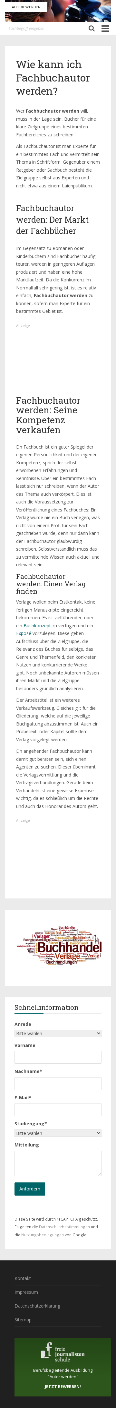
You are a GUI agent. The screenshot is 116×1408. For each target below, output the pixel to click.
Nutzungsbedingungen (42, 1234)
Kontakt (23, 1278)
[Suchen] (91, 28)
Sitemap (23, 1320)
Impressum (26, 1292)
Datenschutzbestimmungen (64, 1226)
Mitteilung (27, 1145)
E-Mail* (23, 1098)
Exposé (23, 633)
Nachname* (28, 1071)
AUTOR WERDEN (26, 6)
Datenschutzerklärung (37, 1306)
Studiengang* (31, 1123)
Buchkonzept (37, 625)
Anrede (23, 1024)
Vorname (25, 1045)
